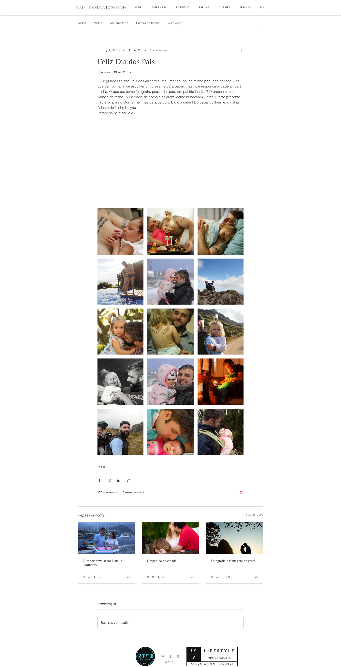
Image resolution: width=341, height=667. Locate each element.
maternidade (119, 23)
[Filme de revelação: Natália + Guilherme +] (106, 538)
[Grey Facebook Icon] (170, 656)
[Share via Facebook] (99, 480)
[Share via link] (128, 480)
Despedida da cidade (161, 561)
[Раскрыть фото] (120, 231)
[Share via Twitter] (109, 480)
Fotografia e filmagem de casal (233, 561)
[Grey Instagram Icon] (178, 656)
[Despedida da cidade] (170, 538)
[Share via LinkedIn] (119, 480)
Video (98, 23)
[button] (182, 7)
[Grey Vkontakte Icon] (163, 656)
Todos (82, 23)
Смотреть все (254, 514)
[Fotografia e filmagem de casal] (234, 538)
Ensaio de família (148, 23)
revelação (175, 23)
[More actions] (241, 50)
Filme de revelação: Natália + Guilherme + (104, 563)
